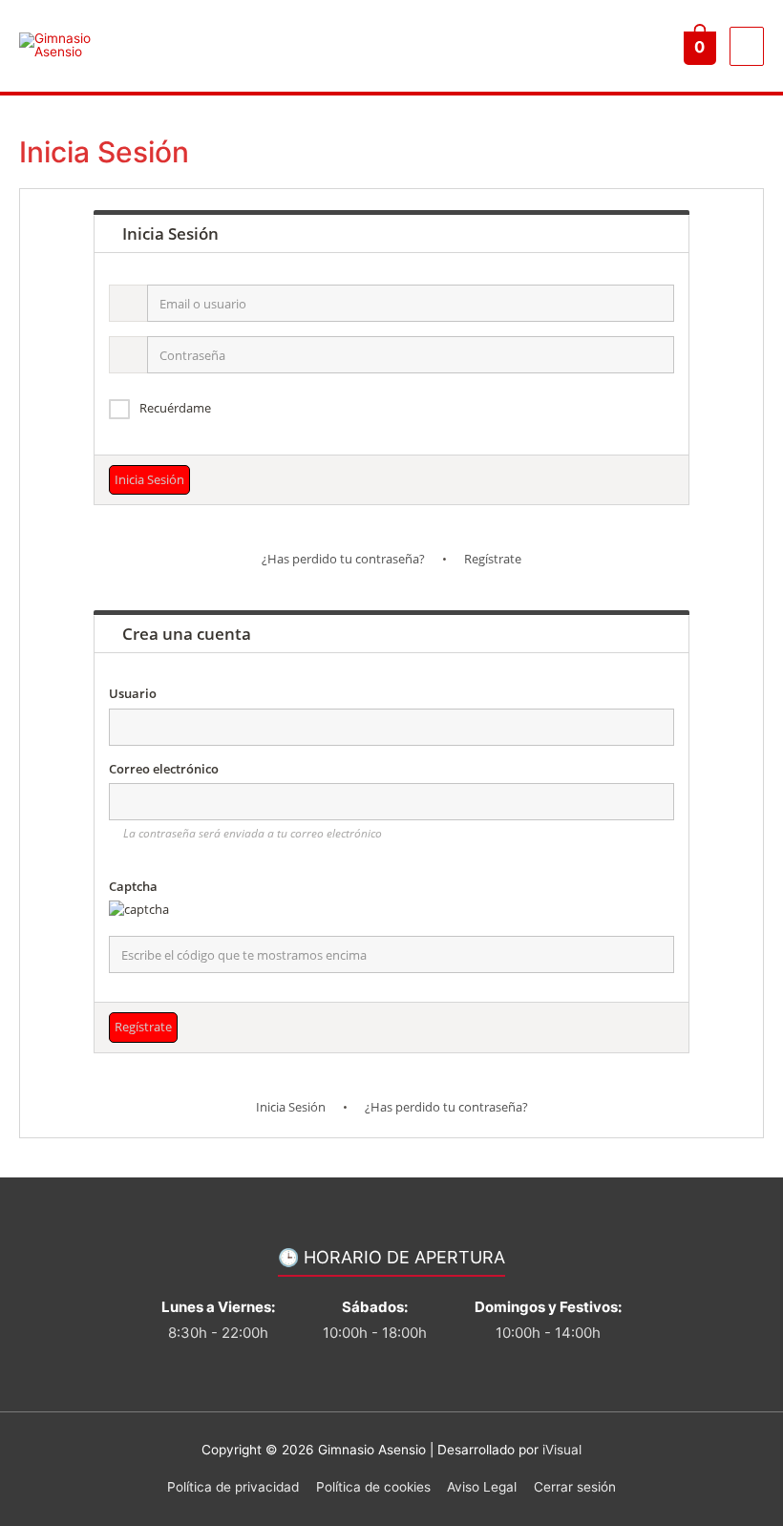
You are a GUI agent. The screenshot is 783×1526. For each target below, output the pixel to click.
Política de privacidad (233, 1486)
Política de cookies (373, 1486)
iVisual (562, 1449)
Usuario (133, 693)
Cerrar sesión (575, 1486)
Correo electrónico (164, 768)
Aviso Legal (482, 1486)
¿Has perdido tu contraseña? (343, 558)
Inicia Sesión (291, 1106)
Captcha (133, 886)
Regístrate (492, 558)
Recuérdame (175, 407)
